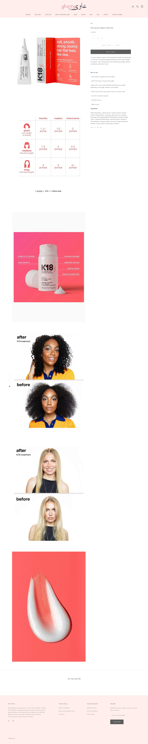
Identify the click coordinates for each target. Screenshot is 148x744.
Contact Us (61, 714)
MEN (91, 14)
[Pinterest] (100, 127)
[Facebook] (95, 127)
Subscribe (117, 722)
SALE (98, 14)
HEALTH (83, 14)
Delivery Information (64, 708)
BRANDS (28, 14)
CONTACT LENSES (117, 14)
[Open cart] (142, 6)
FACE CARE (48, 14)
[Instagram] (13, 721)
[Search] (137, 6)
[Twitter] (97, 127)
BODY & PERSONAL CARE (62, 14)
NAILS (75, 14)
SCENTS (106, 14)
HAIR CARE (38, 14)
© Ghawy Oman (11, 738)
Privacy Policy (90, 714)
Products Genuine (92, 708)
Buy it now (111, 52)
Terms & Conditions (92, 711)
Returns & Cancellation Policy (67, 711)
